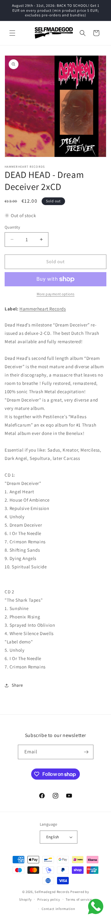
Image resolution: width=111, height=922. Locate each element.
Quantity (12, 227)
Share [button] (17, 685)
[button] (12, 33)
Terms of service (79, 899)
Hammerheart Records (42, 309)
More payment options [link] (56, 294)
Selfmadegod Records (52, 892)
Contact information (58, 909)
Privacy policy (48, 899)
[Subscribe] (86, 752)
